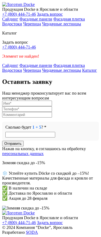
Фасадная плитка (69, 19)
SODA (32, 232)
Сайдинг (10, 19)
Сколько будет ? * (25, 127)
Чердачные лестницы (61, 24)
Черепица (32, 24)
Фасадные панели (35, 19)
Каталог (89, 70)
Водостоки (12, 24)
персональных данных (23, 153)
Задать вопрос (50, 14)
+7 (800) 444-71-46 (19, 14)
